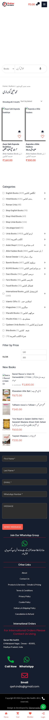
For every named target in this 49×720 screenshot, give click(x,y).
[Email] (24, 675)
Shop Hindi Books (16, 216)
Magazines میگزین (17, 307)
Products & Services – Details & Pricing (24, 585)
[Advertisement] (24, 34)
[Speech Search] (40, 69)
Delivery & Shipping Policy (24, 608)
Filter (5, 356)
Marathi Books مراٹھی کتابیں (20, 313)
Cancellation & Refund (24, 614)
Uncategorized (14, 227)
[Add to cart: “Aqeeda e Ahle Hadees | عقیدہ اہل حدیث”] (42, 131)
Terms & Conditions (24, 590)
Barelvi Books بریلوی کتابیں (20, 262)
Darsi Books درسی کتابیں (19, 274)
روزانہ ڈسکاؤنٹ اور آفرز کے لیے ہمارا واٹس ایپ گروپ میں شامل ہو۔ (24, 552)
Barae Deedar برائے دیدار (19, 256)
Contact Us (24, 579)
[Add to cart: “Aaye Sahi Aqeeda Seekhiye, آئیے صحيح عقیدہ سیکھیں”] (19, 131)
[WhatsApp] (26, 659)
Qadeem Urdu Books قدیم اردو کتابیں (24, 324)
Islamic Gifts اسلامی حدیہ (18, 301)
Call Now (11, 666)
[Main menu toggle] (44, 4)
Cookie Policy (24, 602)
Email (24, 682)
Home (5, 86)
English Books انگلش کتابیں (20, 193)
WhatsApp (26, 666)
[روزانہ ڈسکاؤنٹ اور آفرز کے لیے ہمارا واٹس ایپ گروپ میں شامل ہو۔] (24, 543)
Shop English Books (16, 210)
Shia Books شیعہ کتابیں (17, 330)
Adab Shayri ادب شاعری (20, 245)
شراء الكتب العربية (16, 336)
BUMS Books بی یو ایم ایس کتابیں (23, 268)
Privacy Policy (24, 596)
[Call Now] (10, 659)
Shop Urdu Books (16, 222)
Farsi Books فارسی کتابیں (19, 280)
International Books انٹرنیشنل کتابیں (22, 293)
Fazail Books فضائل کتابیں (19, 285)
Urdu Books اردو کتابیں (19, 233)
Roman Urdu (13, 204)
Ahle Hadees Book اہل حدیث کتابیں (24, 251)
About (24, 573)
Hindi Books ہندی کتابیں (19, 198)
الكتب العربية (14, 239)
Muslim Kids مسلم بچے (18, 318)
